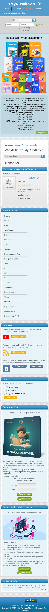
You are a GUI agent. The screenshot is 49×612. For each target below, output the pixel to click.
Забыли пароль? (24, 29)
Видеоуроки (9, 292)
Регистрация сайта (12, 254)
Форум (7, 302)
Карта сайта (9, 307)
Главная (7, 9)
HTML (6, 221)
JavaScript (8, 230)
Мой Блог (40, 9)
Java (6, 264)
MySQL (7, 240)
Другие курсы (24, 499)
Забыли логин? (24, 30)
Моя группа (36, 366)
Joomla (7, 249)
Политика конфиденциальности (25, 605)
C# (5, 273)
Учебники (8, 287)
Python (7, 268)
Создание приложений (15, 394)
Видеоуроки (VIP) (11, 316)
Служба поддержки (12, 13)
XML (6, 245)
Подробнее (41, 133)
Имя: (13, 490)
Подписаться (18, 337)
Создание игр (11, 390)
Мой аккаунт (19, 366)
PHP (6, 235)
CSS (6, 225)
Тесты (24, 13)
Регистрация (24, 27)
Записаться (24, 569)
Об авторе (17, 9)
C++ (6, 278)
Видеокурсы (28, 9)
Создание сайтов (13, 387)
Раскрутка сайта (11, 259)
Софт (6, 297)
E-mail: (14, 485)
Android (7, 283)
